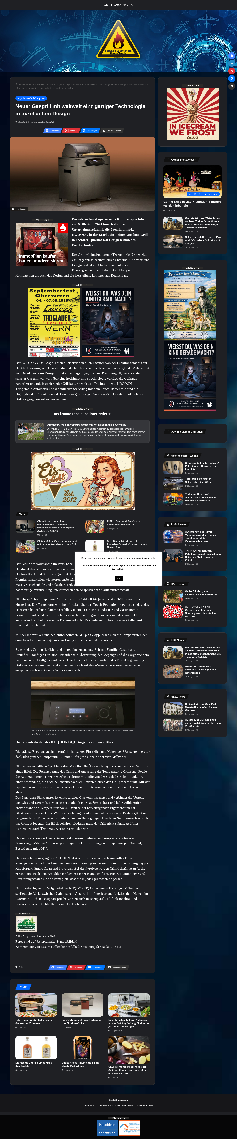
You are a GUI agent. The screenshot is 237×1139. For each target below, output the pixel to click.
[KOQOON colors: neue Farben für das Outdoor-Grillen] (82, 1005)
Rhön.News (102, 1105)
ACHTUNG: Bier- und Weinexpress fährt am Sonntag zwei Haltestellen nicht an (200, 611)
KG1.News (137, 1105)
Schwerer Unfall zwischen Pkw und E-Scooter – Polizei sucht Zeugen (203, 240)
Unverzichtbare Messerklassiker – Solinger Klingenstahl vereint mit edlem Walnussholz (128, 1070)
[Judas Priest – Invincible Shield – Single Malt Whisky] (82, 1047)
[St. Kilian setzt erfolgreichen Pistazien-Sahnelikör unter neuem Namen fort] (94, 546)
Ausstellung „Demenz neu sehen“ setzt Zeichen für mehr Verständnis (203, 722)
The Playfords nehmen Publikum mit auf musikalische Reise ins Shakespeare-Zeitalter (203, 555)
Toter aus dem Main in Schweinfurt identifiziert (199, 480)
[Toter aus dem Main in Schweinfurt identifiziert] (173, 483)
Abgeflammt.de (115, 5)
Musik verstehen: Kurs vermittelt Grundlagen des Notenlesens (200, 669)
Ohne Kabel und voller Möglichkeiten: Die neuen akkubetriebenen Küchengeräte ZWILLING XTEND (56, 526)
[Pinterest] (231, 71)
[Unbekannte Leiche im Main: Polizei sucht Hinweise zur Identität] (173, 467)
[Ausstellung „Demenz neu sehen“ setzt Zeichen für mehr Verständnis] (173, 724)
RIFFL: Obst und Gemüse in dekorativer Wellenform (123, 523)
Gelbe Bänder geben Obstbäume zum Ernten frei (201, 593)
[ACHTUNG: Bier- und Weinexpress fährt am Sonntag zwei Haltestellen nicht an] (173, 611)
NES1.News (148, 1105)
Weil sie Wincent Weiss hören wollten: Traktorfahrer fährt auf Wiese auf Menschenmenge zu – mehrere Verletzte (203, 223)
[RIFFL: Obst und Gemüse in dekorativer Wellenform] (94, 526)
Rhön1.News (114, 1105)
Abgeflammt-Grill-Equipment (119, 84)
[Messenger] (231, 78)
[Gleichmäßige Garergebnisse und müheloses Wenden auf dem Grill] (25, 546)
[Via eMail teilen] (231, 86)
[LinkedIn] (231, 63)
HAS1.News (126, 1105)
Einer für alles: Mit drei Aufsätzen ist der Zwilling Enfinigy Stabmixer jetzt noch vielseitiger (128, 1023)
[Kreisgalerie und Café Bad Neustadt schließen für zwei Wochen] (173, 708)
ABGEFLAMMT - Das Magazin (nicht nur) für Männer (54, 84)
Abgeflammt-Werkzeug (92, 84)
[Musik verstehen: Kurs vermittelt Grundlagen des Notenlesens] (173, 671)
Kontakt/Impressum (118, 1099)
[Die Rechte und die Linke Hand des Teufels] (36, 1047)
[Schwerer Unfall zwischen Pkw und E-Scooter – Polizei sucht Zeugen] (173, 241)
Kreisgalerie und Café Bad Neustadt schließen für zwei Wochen (201, 707)
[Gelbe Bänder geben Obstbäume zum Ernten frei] (173, 596)
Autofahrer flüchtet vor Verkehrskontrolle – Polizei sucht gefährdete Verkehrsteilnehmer (201, 536)
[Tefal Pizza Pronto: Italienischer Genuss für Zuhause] (36, 1005)
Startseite (22, 84)
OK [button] (119, 578)
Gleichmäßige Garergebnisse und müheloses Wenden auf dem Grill (57, 543)
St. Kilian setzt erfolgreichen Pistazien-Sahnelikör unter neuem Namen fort (127, 544)
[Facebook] (231, 55)
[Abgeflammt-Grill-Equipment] (118, 41)
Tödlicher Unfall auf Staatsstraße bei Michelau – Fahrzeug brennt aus (201, 497)
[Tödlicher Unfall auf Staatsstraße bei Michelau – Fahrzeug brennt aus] (173, 499)
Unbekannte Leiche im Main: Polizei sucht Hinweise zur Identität (202, 466)
